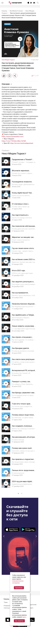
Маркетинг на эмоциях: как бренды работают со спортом (23, 238)
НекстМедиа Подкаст (8, 60)
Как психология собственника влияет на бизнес (24, 227)
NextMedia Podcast (16, 11)
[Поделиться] (15, 75)
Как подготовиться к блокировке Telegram (20, 216)
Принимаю (19, 588)
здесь (24, 617)
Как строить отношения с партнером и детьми (22, 338)
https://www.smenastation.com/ (13, 136)
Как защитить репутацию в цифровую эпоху (22, 283)
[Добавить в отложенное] (9, 75)
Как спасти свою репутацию (23, 359)
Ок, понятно (19, 621)
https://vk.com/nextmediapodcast (21, 143)
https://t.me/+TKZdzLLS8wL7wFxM (14, 141)
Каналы (4, 11)
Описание (6, 84)
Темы (6, 602)
